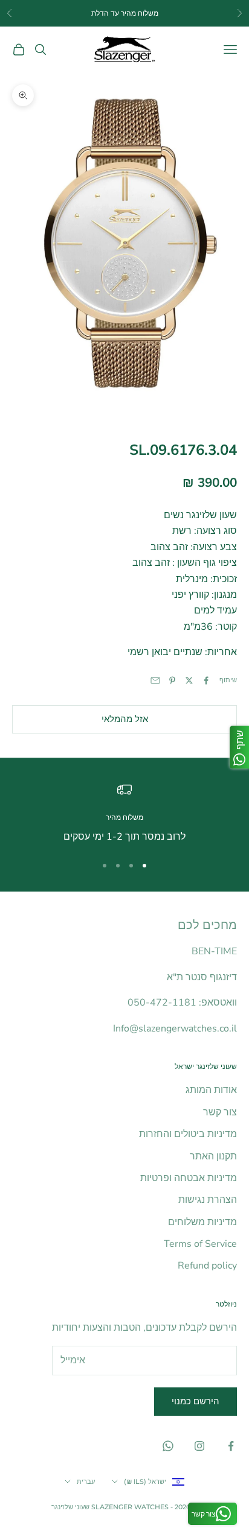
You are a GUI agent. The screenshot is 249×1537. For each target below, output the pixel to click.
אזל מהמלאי (125, 719)
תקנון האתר (213, 1156)
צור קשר (220, 1112)
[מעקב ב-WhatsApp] (168, 1446)
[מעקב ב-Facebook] (231, 1446)
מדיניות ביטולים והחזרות (188, 1134)
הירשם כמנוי (195, 1401)
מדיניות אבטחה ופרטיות (188, 1178)
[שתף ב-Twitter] (189, 680)
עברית (86, 1481)
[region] (124, 813)
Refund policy (207, 1265)
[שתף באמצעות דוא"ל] (155, 680)
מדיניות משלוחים (202, 1222)
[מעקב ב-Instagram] (199, 1446)
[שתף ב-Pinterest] (172, 680)
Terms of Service (200, 1243)
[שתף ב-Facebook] (206, 680)
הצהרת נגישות (207, 1199)
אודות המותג (211, 1090)
